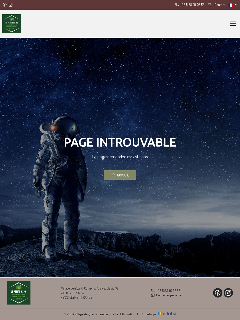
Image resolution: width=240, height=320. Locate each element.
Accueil (122, 175)
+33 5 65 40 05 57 (168, 291)
